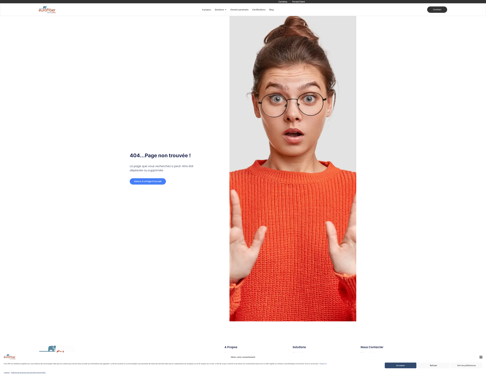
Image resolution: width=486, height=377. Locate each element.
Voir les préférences (466, 365)
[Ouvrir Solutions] (226, 9)
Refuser (433, 365)
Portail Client (298, 1)
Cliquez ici (323, 364)
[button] (481, 357)
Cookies (7, 372)
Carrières (282, 1)
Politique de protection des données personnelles (28, 372)
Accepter (400, 365)
